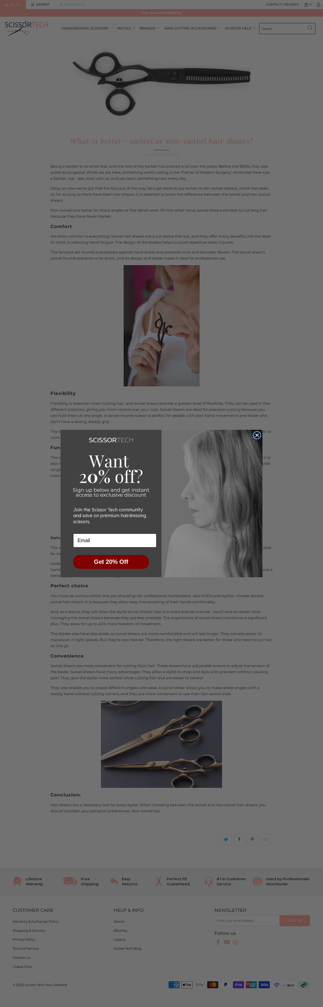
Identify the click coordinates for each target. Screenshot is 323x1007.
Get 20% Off (111, 561)
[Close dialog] (257, 435)
